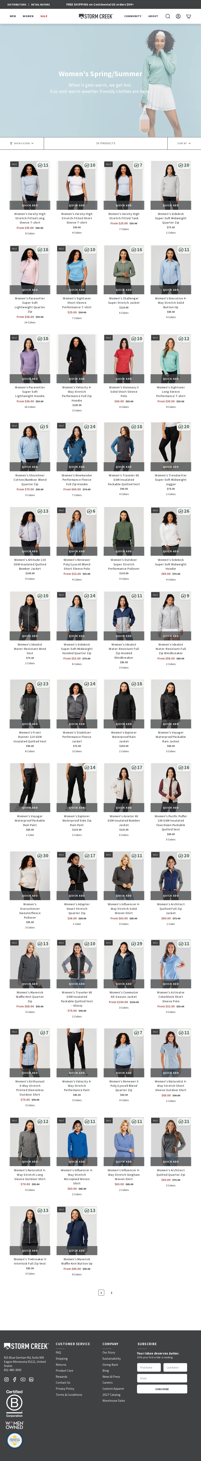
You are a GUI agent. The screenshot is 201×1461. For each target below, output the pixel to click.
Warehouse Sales (113, 1401)
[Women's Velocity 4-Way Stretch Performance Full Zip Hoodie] (77, 358)
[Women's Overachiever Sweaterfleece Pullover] (30, 875)
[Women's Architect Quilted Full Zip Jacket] (171, 875)
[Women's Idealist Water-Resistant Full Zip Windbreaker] (171, 616)
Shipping (62, 1358)
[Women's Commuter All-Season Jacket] (124, 963)
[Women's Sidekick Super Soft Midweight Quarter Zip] (171, 185)
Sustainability (111, 1358)
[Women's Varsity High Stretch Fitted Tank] (124, 185)
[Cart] (188, 16)
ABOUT (153, 16)
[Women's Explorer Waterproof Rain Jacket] (124, 704)
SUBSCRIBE (162, 1389)
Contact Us (63, 1382)
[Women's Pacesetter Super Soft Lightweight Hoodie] (30, 358)
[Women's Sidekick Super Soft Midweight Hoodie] (171, 531)
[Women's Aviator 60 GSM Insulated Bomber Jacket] (124, 787)
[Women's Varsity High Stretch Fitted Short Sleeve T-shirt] (77, 185)
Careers (107, 1382)
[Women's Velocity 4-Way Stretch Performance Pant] (77, 1052)
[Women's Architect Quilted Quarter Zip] (171, 1141)
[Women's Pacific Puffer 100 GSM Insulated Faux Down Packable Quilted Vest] (171, 787)
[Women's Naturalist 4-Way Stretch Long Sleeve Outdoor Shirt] (30, 1141)
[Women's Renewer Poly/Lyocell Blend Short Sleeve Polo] (77, 531)
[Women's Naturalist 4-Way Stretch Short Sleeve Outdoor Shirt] (171, 1052)
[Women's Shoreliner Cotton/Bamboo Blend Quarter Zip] (30, 446)
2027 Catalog (111, 1395)
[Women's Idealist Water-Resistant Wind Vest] (30, 616)
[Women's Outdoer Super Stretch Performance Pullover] (124, 531)
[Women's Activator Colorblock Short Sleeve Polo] (171, 963)
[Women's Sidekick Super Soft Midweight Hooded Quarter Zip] (77, 616)
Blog (105, 1370)
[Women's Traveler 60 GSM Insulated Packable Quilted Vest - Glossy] (77, 963)
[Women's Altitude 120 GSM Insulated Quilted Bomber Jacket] (30, 531)
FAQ (58, 1352)
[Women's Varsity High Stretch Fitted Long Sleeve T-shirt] (30, 185)
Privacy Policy (65, 1389)
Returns (61, 1365)
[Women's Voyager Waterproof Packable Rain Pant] (30, 787)
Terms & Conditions (69, 1395)
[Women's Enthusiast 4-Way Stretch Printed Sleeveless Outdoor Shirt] (30, 1052)
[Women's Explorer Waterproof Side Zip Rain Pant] (77, 787)
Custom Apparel (113, 1389)
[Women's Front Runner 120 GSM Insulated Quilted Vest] (30, 704)
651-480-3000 (12, 1370)
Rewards (61, 1377)
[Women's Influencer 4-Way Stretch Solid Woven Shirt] (124, 875)
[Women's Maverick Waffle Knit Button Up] (77, 1230)
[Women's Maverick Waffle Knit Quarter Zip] (30, 963)
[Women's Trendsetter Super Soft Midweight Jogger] (171, 446)
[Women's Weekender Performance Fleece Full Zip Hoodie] (77, 446)
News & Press (111, 1377)
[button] (13, 16)
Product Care (64, 1370)
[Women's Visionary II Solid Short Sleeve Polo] (124, 358)
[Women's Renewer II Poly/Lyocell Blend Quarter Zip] (124, 1052)
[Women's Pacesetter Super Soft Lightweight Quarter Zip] (30, 269)
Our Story (108, 1352)
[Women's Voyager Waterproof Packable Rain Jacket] (171, 704)
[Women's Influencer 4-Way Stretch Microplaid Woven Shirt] (77, 1141)
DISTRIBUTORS (16, 4)
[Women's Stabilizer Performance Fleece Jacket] (77, 704)
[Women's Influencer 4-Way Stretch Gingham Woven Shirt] (124, 1141)
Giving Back (110, 1365)
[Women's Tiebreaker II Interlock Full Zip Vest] (30, 1230)
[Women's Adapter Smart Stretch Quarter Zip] (77, 875)
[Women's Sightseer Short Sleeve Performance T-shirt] (77, 269)
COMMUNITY (133, 16)
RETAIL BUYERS (40, 4)
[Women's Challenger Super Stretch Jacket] (124, 269)
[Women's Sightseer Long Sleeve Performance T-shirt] (171, 358)
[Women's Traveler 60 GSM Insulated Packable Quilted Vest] (124, 446)
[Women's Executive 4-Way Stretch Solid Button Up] (171, 269)
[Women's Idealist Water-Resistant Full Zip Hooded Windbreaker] (124, 616)
